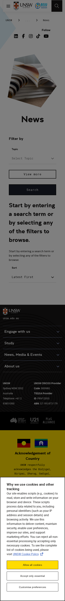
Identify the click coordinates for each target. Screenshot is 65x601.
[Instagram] (30, 36)
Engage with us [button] (17, 331)
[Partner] (41, 6)
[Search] (56, 6)
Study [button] (9, 343)
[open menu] (8, 6)
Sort (14, 267)
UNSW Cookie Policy (29, 554)
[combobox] (32, 158)
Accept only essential (32, 575)
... (27, 20)
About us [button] (12, 366)
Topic (15, 149)
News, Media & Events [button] (23, 355)
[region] (32, 539)
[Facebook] (23, 36)
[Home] (23, 6)
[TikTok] (38, 36)
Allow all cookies (32, 564)
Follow (46, 30)
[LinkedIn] (17, 36)
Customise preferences (32, 587)
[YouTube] (45, 36)
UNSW (9, 20)
